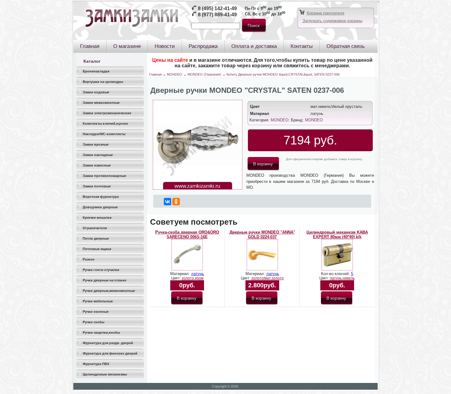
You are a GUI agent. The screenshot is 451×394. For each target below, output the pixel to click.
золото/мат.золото (267, 278)
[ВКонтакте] (167, 201)
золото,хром (192, 278)
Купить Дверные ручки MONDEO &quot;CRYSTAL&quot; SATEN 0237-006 (283, 74)
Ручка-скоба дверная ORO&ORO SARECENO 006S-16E (187, 234)
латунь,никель (342, 278)
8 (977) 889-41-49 (217, 14)
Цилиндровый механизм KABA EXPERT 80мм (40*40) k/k (337, 234)
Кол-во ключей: (336, 273)
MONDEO (174, 74)
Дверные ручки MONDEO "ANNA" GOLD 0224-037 (262, 234)
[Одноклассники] (176, 201)
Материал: (180, 273)
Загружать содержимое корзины (332, 20)
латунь (197, 273)
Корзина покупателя (325, 13)
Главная (155, 74)
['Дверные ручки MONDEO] (197, 188)
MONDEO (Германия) (204, 74)
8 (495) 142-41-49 (217, 8)
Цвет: (176, 278)
